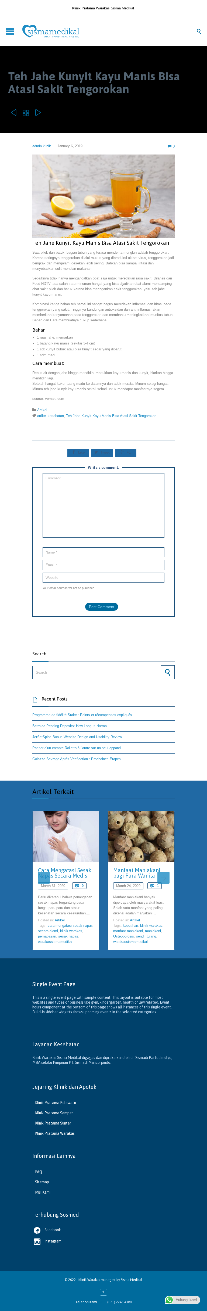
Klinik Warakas (89, 1280)
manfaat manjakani (128, 931)
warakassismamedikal (55, 942)
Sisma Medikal (131, 1280)
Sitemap (42, 1182)
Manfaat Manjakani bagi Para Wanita (136, 873)
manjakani (153, 931)
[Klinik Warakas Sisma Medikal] (109, 31)
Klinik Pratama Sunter (53, 1123)
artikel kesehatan (50, 416)
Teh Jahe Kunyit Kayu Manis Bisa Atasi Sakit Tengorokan (111, 416)
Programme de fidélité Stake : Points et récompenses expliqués (82, 715)
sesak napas (68, 936)
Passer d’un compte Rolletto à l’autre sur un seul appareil (77, 748)
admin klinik (41, 146)
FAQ (38, 1172)
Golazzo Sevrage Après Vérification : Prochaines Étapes (76, 759)
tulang (151, 936)
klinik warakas (71, 931)
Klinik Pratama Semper (54, 1113)
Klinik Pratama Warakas (55, 1133)
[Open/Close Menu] (11, 31)
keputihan (130, 926)
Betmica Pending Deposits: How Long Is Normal (70, 726)
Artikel (42, 410)
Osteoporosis (123, 936)
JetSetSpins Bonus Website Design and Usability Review (77, 737)
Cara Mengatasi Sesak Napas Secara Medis (64, 873)
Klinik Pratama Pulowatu (55, 1103)
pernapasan (47, 936)
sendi (140, 936)
